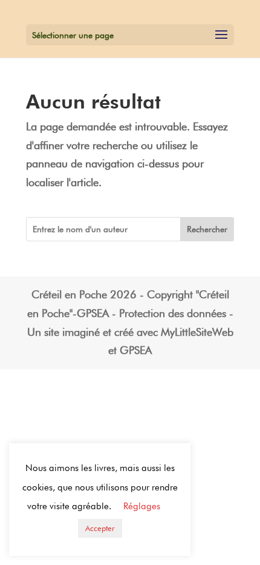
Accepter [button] (100, 528)
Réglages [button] (141, 506)
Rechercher (207, 229)
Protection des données (172, 313)
